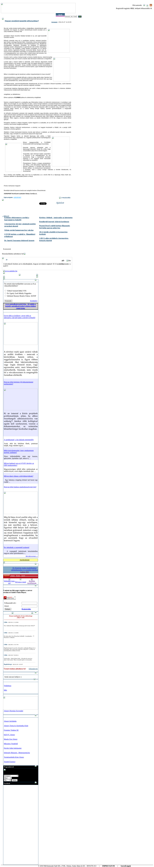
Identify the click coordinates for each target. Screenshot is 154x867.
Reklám (32, 15)
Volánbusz (7, 686)
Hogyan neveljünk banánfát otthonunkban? (22, 21)
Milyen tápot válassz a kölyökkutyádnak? (18, 476)
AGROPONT (17, 197)
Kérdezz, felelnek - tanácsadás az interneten (55, 218)
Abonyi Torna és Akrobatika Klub (16, 726)
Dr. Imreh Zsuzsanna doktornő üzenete (19, 240)
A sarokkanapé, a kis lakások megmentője (19, 440)
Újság (42, 15)
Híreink (14, 15)
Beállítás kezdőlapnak (31, 582)
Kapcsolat (51, 15)
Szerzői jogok (126, 866)
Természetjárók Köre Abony (14, 757)
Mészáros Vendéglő (11, 744)
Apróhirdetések (24, 560)
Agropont (54, 22)
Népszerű (6, 576)
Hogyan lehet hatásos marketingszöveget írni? (20, 487)
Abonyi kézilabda (10, 721)
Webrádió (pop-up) (9, 582)
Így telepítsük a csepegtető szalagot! (16, 547)
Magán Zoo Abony (10, 739)
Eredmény (33, 301)
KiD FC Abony (9, 735)
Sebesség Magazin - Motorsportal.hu (17, 753)
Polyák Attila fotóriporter (13, 748)
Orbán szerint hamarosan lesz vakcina (18, 230)
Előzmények (33, 669)
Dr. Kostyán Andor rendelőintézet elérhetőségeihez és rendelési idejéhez (24, 570)
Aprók (60, 15)
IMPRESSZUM (108, 866)
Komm (18, 576)
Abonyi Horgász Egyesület (13, 711)
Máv (5, 690)
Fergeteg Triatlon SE (11, 730)
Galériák (24, 15)
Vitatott (13, 576)
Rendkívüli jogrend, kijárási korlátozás (54, 222)
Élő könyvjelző (20, 582)
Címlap (5, 15)
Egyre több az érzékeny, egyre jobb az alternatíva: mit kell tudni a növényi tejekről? (19, 317)
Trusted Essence (9, 762)
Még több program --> (32, 556)
